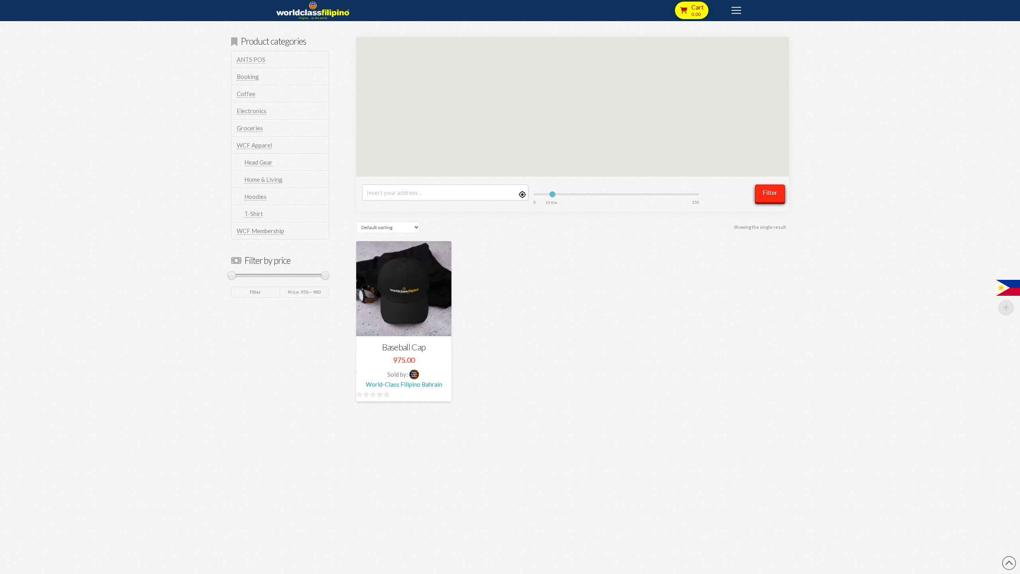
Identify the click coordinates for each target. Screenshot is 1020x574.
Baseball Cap (404, 347)
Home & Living (263, 179)
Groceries (250, 128)
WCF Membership (260, 230)
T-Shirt (253, 213)
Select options (406, 323)
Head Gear (258, 162)
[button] (691, 10)
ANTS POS (251, 59)
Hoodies (255, 196)
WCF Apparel (254, 145)
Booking (248, 76)
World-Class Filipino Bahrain (404, 384)
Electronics (252, 110)
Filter (770, 192)
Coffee (246, 93)
